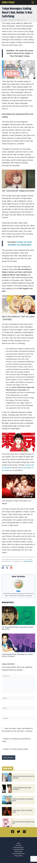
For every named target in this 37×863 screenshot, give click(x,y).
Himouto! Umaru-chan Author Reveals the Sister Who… (24, 777)
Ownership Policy (18, 847)
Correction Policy (18, 849)
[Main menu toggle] (32, 2)
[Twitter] (7, 568)
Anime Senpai (8, 2)
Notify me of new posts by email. (16, 749)
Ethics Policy (18, 851)
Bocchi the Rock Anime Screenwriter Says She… (23, 823)
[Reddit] (11, 568)
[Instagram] (24, 831)
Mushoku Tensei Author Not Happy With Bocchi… (23, 800)
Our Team (18, 845)
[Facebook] (3, 568)
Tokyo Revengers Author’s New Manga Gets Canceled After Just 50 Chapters (17, 655)
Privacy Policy (19, 855)
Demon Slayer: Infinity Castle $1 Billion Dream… (22, 811)
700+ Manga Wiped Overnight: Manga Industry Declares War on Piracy (18, 628)
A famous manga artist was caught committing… (22, 789)
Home (18, 843)
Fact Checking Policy (18, 853)
